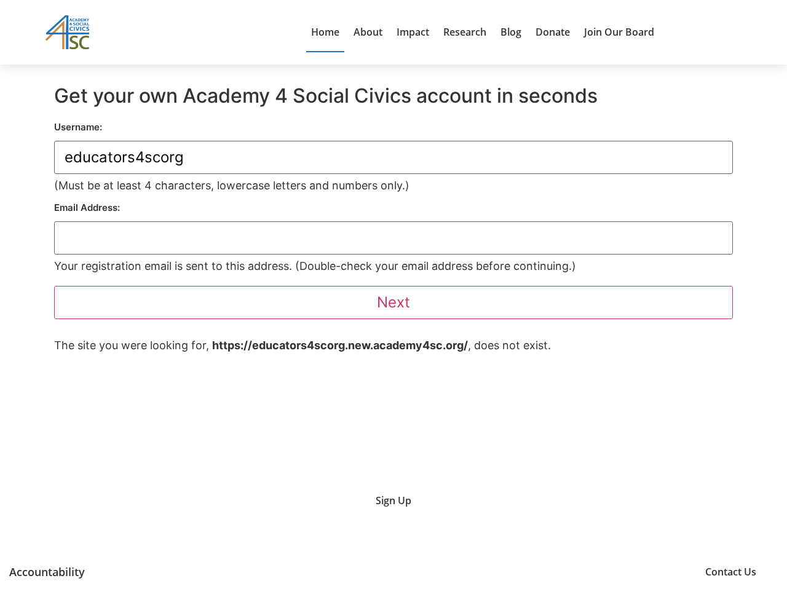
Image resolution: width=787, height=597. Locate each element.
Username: (78, 127)
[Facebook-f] (663, 571)
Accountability (47, 571)
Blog (510, 32)
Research (464, 32)
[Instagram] (601, 571)
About (368, 32)
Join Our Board (619, 32)
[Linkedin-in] (633, 571)
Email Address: (87, 207)
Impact (413, 32)
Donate (553, 32)
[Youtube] (571, 571)
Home (325, 32)
